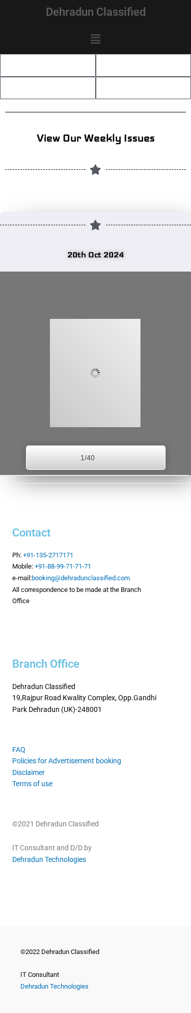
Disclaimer (28, 772)
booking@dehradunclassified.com (81, 578)
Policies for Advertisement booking (66, 761)
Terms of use (32, 784)
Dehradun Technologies (49, 859)
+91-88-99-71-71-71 (63, 566)
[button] (95, 39)
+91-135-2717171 (48, 555)
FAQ (18, 750)
